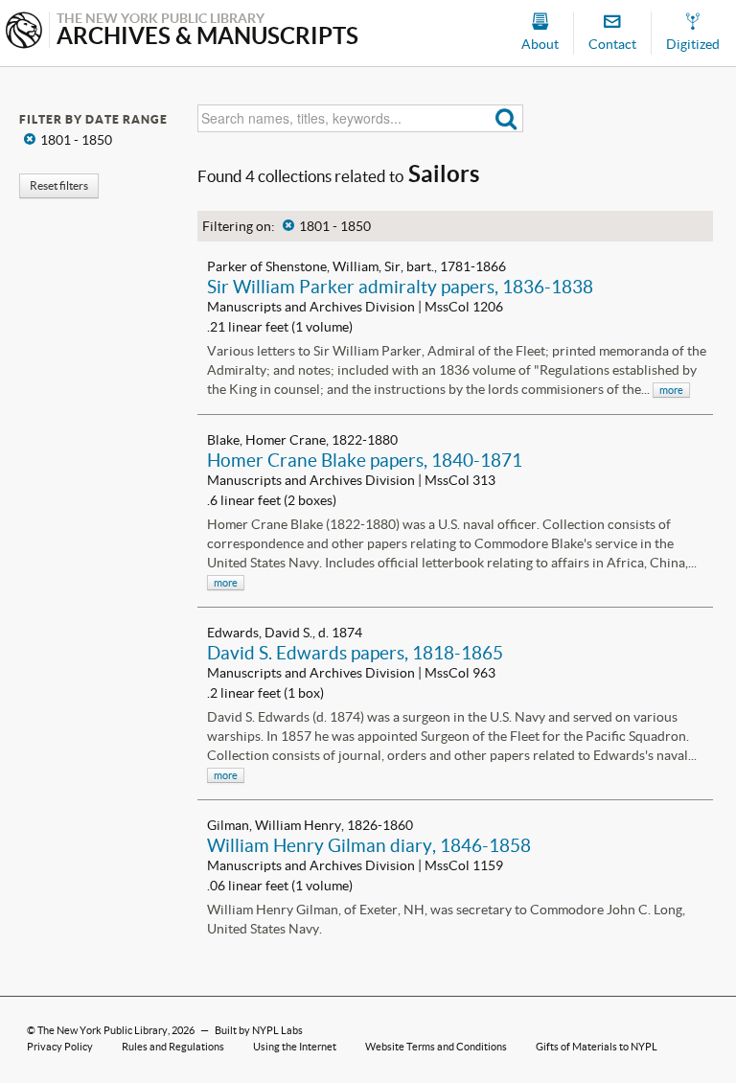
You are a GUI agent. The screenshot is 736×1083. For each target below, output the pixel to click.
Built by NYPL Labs (259, 1030)
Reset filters (59, 185)
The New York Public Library (102, 1030)
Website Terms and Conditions (436, 1046)
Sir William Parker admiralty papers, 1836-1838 (400, 286)
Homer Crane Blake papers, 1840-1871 (364, 460)
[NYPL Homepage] (24, 32)
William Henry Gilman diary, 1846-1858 (369, 845)
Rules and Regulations (173, 1046)
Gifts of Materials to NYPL (596, 1046)
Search (506, 118)
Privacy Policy (60, 1046)
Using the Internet (294, 1046)
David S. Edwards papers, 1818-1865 (355, 652)
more (671, 390)
